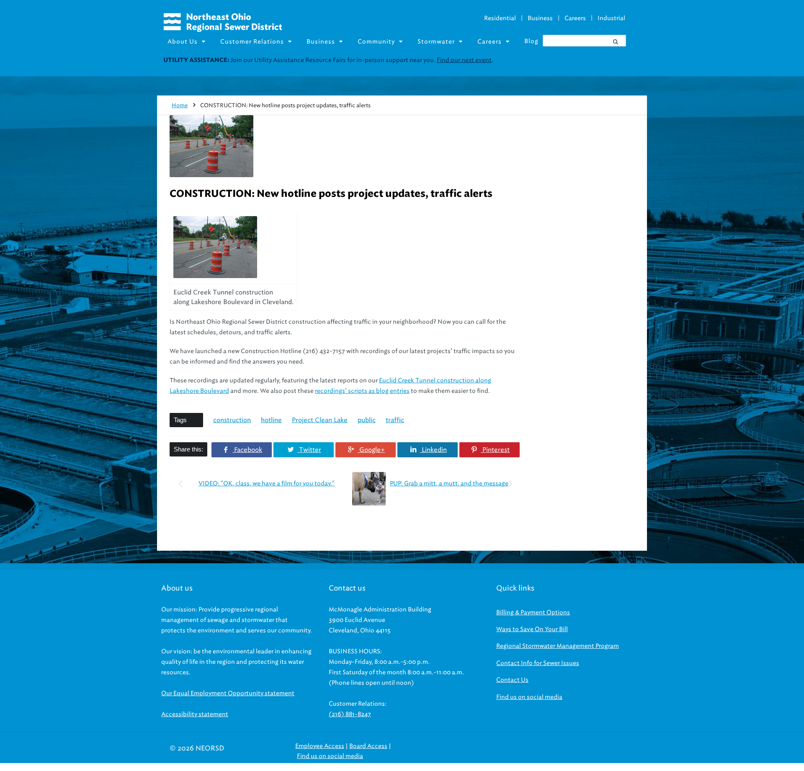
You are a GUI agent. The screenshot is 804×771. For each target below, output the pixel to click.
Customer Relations (252, 41)
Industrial (611, 18)
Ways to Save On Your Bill (532, 629)
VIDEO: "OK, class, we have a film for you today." (266, 483)
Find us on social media (529, 697)
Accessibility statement (194, 714)
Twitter (309, 450)
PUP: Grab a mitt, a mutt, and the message (449, 483)
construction (232, 420)
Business (540, 18)
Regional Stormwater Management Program (557, 646)
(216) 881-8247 (350, 714)
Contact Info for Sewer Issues (537, 663)
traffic (395, 420)
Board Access (368, 746)
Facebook (247, 450)
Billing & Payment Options (533, 612)
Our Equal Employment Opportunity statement (227, 693)
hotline (271, 420)
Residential (500, 18)
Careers (575, 18)
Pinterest (495, 450)
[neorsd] (222, 30)
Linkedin (433, 450)
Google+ (371, 450)
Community (376, 41)
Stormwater (436, 41)
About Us (183, 41)
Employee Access (319, 746)
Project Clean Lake (320, 420)
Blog (531, 41)
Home (180, 105)
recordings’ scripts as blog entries (362, 391)
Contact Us (512, 679)
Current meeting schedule (556, 60)
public (367, 420)
